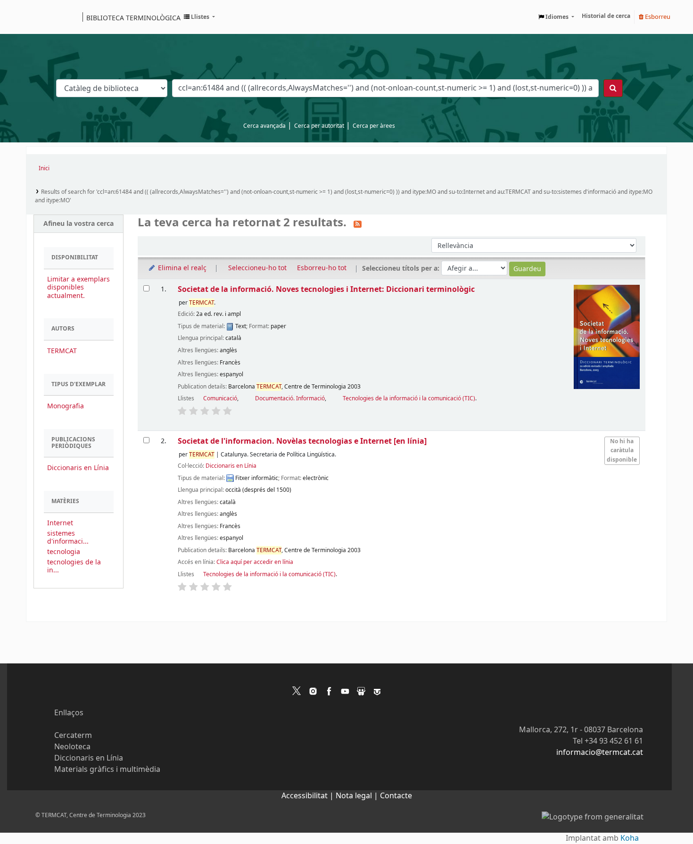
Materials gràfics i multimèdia (107, 769)
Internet (60, 523)
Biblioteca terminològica (133, 17)
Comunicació (220, 398)
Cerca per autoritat (319, 126)
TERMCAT (62, 351)
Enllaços (68, 713)
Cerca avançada (264, 126)
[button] (199, 17)
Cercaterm (73, 735)
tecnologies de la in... (74, 566)
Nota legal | (358, 796)
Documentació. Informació (290, 398)
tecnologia (63, 552)
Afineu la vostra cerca (78, 224)
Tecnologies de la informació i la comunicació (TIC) (409, 398)
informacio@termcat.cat (599, 752)
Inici (44, 168)
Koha (629, 838)
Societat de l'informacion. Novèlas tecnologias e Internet (302, 441)
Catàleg (36, 17)
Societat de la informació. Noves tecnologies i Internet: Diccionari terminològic (326, 289)
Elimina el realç (181, 268)
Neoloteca (72, 747)
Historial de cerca (606, 16)
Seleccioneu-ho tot (257, 268)
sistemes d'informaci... (68, 537)
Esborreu (657, 16)
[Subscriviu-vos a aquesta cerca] (357, 223)
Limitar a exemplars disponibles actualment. (78, 287)
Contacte (396, 796)
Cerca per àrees (374, 126)
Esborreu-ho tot (321, 268)
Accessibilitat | (308, 796)
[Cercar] (613, 88)
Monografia (65, 406)
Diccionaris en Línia (78, 468)
